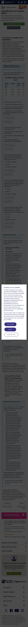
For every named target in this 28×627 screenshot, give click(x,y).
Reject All (10, 329)
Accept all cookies (10, 324)
